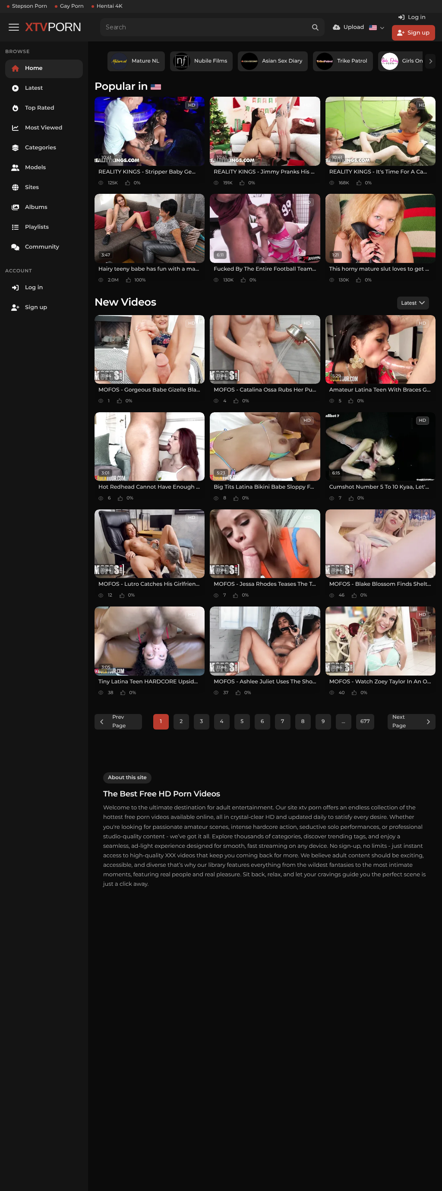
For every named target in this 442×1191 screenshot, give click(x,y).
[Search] (315, 27)
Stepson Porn (29, 6)
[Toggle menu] (14, 27)
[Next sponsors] (430, 61)
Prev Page (119, 721)
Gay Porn (72, 6)
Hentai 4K (110, 6)
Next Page (399, 721)
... (343, 721)
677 (365, 721)
